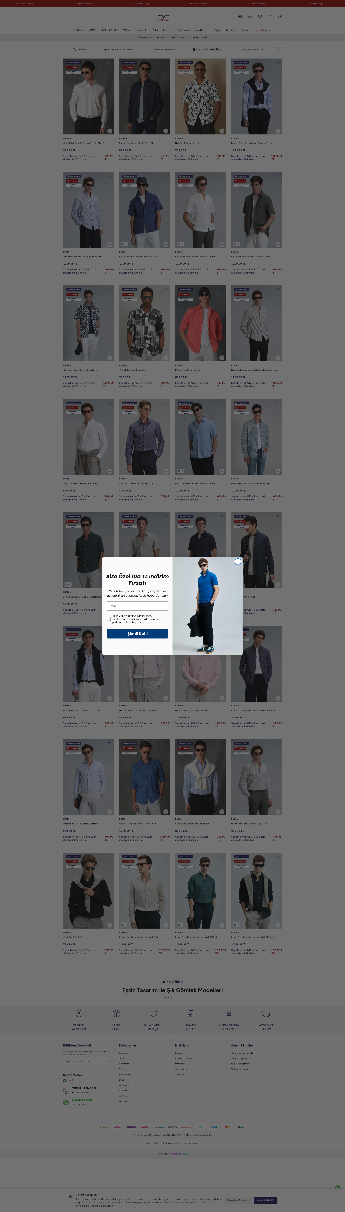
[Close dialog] (238, 561)
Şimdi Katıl (137, 633)
